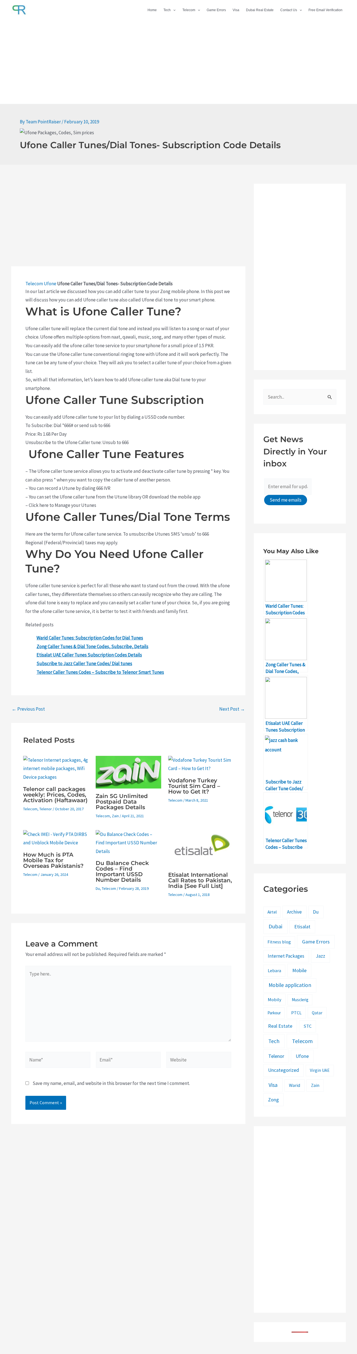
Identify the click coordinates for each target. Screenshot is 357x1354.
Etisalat (302, 926)
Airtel (272, 912)
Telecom (188, 10)
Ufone (50, 284)
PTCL (296, 1012)
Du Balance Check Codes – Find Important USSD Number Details (122, 871)
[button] (173, 10)
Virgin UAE (320, 1070)
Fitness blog (279, 942)
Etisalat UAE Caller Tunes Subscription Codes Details (89, 655)
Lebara (274, 970)
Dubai (275, 926)
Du (98, 888)
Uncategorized (283, 1070)
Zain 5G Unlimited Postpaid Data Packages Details (122, 802)
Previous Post (28, 709)
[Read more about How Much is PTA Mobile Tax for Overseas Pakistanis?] (56, 838)
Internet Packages (286, 956)
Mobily (274, 999)
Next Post (232, 709)
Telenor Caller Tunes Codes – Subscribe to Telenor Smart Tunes (100, 672)
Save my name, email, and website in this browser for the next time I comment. (111, 1083)
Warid (294, 1085)
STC (307, 1026)
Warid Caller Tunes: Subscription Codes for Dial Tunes (90, 638)
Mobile (299, 970)
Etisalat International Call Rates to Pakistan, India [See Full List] (200, 880)
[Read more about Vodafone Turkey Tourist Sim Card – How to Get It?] (201, 764)
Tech (167, 10)
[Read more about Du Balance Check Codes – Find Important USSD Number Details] (128, 842)
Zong (273, 1100)
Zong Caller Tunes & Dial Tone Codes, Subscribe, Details (92, 646)
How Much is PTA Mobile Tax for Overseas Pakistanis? (53, 860)
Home (152, 10)
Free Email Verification (325, 10)
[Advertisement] (178, 62)
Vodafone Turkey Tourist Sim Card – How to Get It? (194, 786)
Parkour (274, 1012)
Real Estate (280, 1026)
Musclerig (300, 999)
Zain (115, 815)
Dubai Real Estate (260, 10)
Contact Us (288, 10)
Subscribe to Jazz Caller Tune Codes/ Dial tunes (84, 663)
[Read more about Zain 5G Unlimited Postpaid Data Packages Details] (128, 772)
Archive (294, 912)
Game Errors (216, 10)
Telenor (45, 808)
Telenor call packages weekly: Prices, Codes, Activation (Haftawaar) (55, 795)
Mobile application (290, 985)
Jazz (320, 956)
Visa (236, 10)
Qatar (317, 1012)
